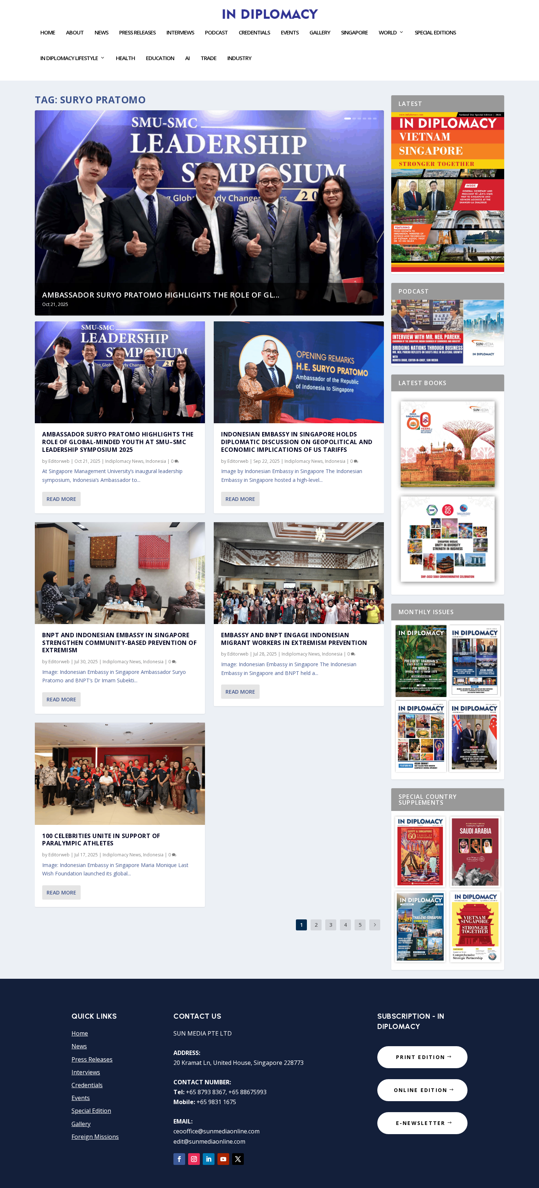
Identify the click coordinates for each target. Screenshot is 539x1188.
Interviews (180, 32)
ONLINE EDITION (420, 1089)
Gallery (319, 32)
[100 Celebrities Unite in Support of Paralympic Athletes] (120, 773)
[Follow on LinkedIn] (208, 1159)
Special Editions (435, 32)
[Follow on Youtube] (223, 1159)
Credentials (254, 32)
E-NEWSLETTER (420, 1122)
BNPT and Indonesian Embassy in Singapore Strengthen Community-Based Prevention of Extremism (119, 642)
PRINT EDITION (420, 1057)
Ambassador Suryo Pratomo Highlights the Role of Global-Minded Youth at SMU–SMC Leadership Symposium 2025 (118, 442)
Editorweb (59, 461)
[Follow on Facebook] (179, 1159)
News (101, 32)
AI (187, 58)
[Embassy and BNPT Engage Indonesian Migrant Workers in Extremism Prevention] (299, 573)
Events (81, 1098)
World (388, 32)
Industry (239, 58)
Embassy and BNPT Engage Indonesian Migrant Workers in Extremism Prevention (294, 639)
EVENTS (289, 32)
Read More (61, 498)
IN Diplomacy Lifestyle (69, 58)
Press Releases (137, 32)
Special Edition (91, 1111)
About (75, 32)
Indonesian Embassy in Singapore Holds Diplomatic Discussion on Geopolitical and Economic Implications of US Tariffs (297, 442)
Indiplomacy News (124, 461)
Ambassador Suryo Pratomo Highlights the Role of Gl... (161, 295)
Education (160, 58)
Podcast (216, 32)
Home (47, 32)
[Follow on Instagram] (194, 1159)
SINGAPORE (354, 32)
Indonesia (156, 461)
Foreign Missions (95, 1137)
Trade (208, 58)
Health (125, 58)
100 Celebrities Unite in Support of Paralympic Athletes (101, 840)
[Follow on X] (238, 1159)
